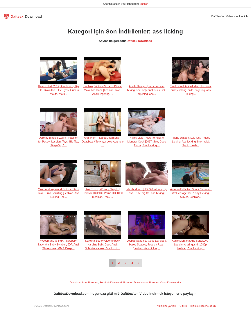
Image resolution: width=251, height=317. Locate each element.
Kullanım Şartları (166, 305)
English (143, 3)
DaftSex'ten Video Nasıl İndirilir (229, 16)
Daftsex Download (139, 40)
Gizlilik (183, 305)
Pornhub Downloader (135, 282)
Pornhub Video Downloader (165, 282)
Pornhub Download (111, 282)
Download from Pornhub (84, 282)
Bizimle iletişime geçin (203, 305)
